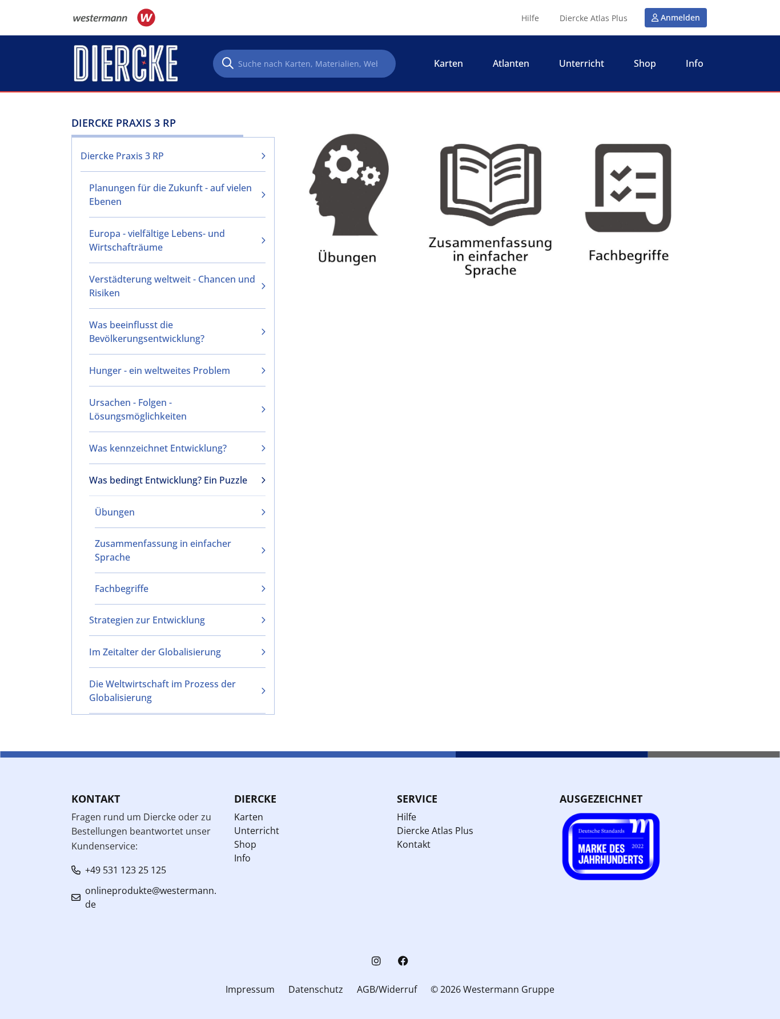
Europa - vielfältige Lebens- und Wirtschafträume (157, 240)
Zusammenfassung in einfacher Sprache (163, 550)
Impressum (250, 989)
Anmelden (680, 17)
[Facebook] (403, 961)
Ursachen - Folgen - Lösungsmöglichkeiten (138, 409)
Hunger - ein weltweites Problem (159, 370)
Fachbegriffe (121, 588)
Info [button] (694, 63)
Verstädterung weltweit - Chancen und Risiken (172, 286)
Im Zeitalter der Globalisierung (155, 652)
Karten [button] (448, 63)
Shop (245, 844)
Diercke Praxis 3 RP (122, 156)
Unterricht (256, 830)
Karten (248, 817)
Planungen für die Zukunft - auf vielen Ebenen (170, 195)
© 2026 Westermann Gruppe (492, 989)
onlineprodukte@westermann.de (150, 897)
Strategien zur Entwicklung (147, 620)
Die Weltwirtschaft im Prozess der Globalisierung (162, 691)
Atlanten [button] (511, 63)
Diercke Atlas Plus (594, 18)
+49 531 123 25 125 (125, 870)
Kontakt (414, 844)
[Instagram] (376, 961)
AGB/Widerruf (387, 989)
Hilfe (530, 18)
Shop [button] (645, 63)
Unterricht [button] (581, 63)
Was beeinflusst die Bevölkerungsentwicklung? (146, 332)
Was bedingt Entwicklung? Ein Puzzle (168, 480)
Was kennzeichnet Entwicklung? (158, 448)
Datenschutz (315, 989)
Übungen (115, 512)
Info (242, 858)
